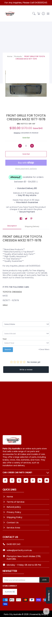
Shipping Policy (14, 517)
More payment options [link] (26, 168)
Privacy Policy (14, 512)
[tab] (12, 226)
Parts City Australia (12, 614)
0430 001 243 (13, 544)
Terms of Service (15, 501)
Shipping (17, 133)
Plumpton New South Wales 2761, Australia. (24, 557)
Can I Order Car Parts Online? (17, 472)
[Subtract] (20, 146)
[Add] (32, 146)
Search (8, 349)
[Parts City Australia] (9, 13)
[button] (38, 13)
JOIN (44, 580)
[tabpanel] (26, 270)
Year (5, 339)
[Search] (34, 13)
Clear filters (43, 349)
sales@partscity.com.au (19, 550)
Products (18, 56)
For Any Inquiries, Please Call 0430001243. (26, 2)
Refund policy (14, 507)
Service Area (13, 527)
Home (9, 56)
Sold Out (26, 154)
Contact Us (13, 522)
